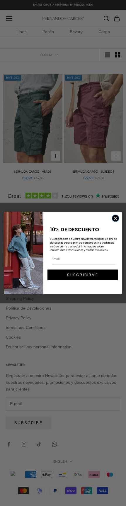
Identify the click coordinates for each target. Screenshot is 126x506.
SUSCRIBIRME (82, 274)
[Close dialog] (115, 218)
